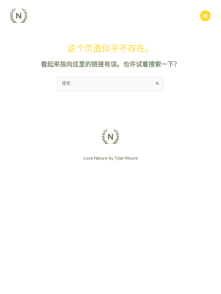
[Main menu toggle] (205, 15)
